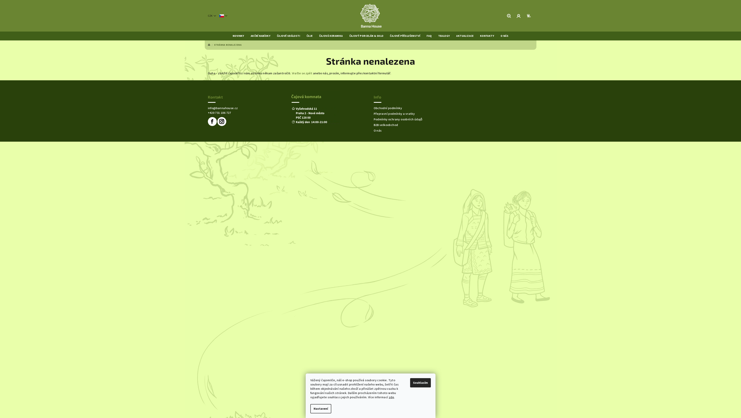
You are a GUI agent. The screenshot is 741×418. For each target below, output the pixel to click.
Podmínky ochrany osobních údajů (398, 119)
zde (391, 397)
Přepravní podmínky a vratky (394, 114)
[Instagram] (221, 121)
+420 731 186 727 (219, 113)
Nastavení (321, 409)
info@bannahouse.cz (223, 108)
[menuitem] (238, 36)
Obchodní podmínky (388, 108)
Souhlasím (420, 383)
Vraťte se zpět (302, 73)
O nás (378, 130)
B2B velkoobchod (386, 125)
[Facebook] (212, 121)
